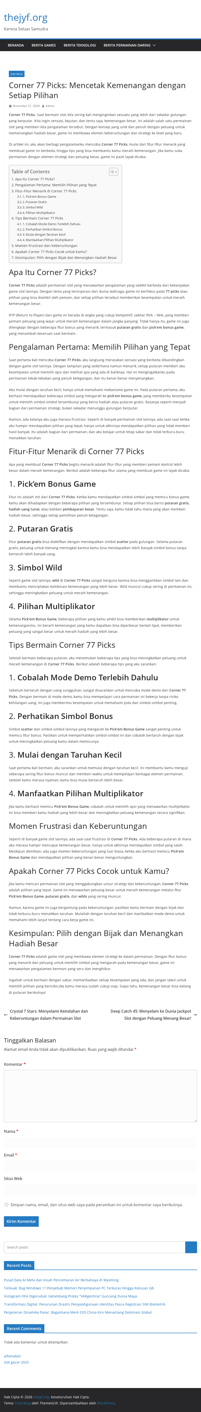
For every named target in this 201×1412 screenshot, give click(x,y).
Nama (11, 1131)
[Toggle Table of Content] (111, 172)
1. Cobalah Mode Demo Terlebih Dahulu (51, 224)
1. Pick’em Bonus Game (39, 196)
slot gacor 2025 (16, 1362)
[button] (153, 45)
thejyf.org (26, 17)
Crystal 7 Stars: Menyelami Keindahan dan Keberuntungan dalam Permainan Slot (49, 1014)
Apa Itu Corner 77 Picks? (35, 179)
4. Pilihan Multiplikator (39, 212)
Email (10, 1155)
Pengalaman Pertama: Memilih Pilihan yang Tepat (56, 185)
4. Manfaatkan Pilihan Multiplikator (48, 240)
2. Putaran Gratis (35, 202)
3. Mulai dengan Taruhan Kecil (44, 234)
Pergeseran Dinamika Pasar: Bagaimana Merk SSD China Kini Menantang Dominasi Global (78, 1312)
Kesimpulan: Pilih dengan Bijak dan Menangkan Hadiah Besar (66, 257)
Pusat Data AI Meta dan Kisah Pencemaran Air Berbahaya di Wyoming (61, 1280)
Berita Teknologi (80, 45)
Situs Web (13, 1178)
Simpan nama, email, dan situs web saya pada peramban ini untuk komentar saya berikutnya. (97, 1204)
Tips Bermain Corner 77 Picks (39, 218)
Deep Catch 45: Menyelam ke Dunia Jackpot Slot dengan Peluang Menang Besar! (151, 1014)
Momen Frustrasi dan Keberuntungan (46, 245)
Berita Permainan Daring (127, 45)
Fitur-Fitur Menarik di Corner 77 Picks (45, 191)
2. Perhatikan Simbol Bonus (43, 229)
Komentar (15, 1064)
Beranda (16, 45)
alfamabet (12, 1356)
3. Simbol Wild (33, 207)
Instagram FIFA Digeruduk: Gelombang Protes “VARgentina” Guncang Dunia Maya (70, 1296)
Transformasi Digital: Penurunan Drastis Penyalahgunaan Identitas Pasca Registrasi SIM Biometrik (84, 1304)
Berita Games (44, 45)
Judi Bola (17, 74)
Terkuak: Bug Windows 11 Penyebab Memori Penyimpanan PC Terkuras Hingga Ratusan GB (79, 1288)
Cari (191, 1247)
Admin (50, 106)
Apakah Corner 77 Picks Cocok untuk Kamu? (51, 251)
